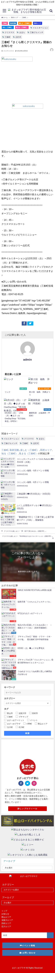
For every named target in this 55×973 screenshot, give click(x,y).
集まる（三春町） (22, 27)
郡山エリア (6, 917)
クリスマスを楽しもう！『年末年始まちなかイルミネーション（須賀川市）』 (28, 536)
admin (27, 359)
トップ (4, 911)
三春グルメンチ (36, 32)
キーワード (9, 687)
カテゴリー (9, 698)
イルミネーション (40, 28)
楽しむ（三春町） (25, 23)
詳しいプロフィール (27, 809)
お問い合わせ (29, 953)
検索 (27, 733)
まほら (22, 32)
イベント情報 (28, 945)
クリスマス (9, 32)
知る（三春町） (8, 27)
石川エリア (6, 926)
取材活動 (13, 23)
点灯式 (18, 37)
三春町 (5, 23)
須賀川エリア (7, 920)
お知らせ (5, 914)
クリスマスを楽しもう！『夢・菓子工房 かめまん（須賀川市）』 (25, 531)
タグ (6, 709)
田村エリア (37, 23)
